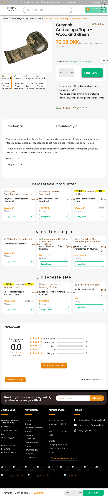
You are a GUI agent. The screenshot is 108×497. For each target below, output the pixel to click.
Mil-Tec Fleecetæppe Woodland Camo (14, 293)
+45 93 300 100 (59, 420)
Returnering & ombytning (62, 458)
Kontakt (28, 431)
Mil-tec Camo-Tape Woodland (48, 200)
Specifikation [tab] (14, 126)
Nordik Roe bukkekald (84, 289)
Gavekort (29, 446)
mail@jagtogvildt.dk (58, 444)
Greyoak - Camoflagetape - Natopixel (16, 200)
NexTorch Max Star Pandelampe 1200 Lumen (86, 247)
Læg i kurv (90, 73)
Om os (28, 424)
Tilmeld (97, 398)
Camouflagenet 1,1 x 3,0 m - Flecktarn (52, 247)
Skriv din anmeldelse (55, 365)
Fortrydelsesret (32, 457)
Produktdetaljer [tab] (66, 126)
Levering (29, 435)
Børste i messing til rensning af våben (52, 293)
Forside (28, 420)
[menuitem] (7, 82)
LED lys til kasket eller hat (15, 244)
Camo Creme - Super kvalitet (85, 200)
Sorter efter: (85, 379)
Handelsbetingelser (34, 427)
